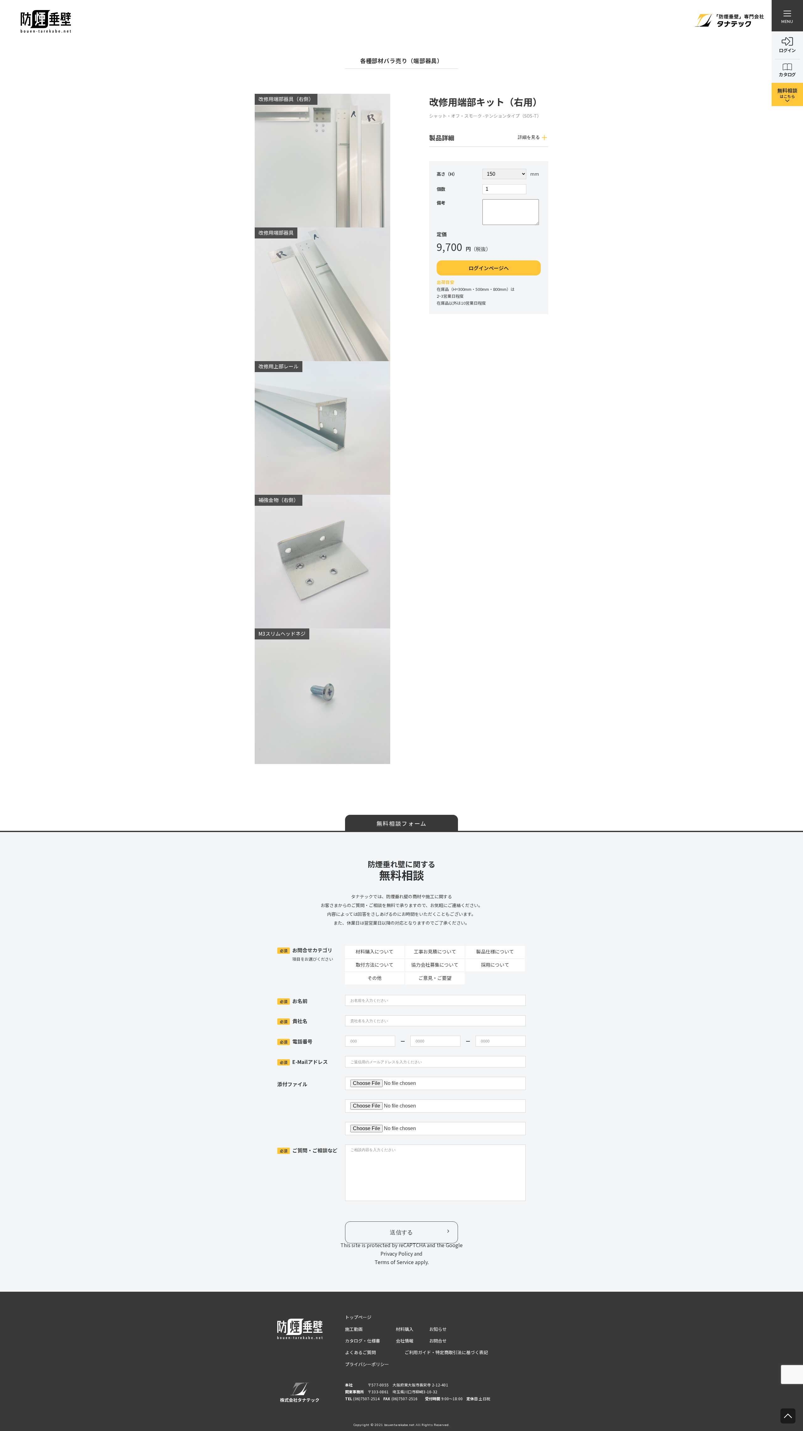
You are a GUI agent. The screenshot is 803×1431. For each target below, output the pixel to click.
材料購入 (404, 1329)
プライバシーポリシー (367, 1364)
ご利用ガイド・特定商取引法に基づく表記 (446, 1352)
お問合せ (438, 1341)
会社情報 (404, 1341)
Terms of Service (394, 1262)
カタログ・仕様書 (362, 1341)
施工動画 (354, 1329)
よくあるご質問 (360, 1352)
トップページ (358, 1317)
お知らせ (438, 1329)
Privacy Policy (396, 1253)
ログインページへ (489, 268)
